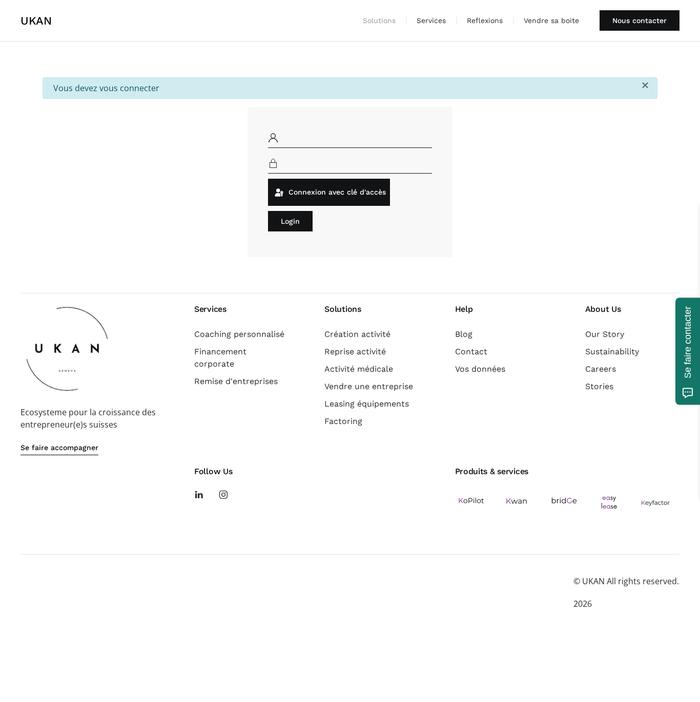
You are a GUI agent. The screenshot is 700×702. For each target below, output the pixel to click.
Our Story (604, 334)
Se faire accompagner (59, 447)
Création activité (357, 334)
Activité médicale (358, 369)
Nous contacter (639, 20)
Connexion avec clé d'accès (336, 192)
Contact (471, 351)
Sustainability (612, 351)
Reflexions (485, 20)
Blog (463, 334)
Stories (599, 386)
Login (290, 221)
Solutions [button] (379, 20)
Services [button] (431, 20)
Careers (600, 369)
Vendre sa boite (551, 20)
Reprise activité (355, 351)
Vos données (480, 369)
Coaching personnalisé (239, 334)
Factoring (343, 421)
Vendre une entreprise (368, 386)
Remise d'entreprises (236, 381)
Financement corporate (220, 358)
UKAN (35, 20)
